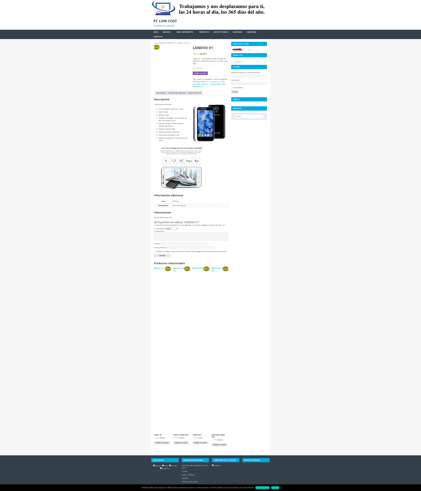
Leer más (275, 487)
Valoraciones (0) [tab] (194, 93)
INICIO (155, 32)
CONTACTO (158, 37)
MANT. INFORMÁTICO (185, 32)
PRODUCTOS (204, 32)
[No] (418, 488)
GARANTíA (185, 478)
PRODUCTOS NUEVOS (166, 43)
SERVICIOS (166, 32)
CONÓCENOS (237, 32)
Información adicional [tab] (177, 93)
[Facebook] (157, 466)
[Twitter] (165, 466)
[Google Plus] (165, 468)
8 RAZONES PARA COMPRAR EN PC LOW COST (195, 467)
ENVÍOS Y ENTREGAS (188, 475)
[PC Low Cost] (210, 15)
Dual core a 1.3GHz (217, 82)
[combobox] (249, 61)
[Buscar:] (249, 116)
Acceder (234, 92)
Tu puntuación (160, 229)
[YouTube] (173, 466)
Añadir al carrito (200, 73)
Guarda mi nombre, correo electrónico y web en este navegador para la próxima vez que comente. (192, 251)
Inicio (156, 43)
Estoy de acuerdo (262, 487)
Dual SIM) (196, 84)
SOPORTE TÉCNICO (220, 32)
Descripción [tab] (161, 93)
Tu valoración (159, 231)
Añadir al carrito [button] (162, 443)
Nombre (157, 244)
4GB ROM (196, 82)
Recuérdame (238, 88)
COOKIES (185, 471)
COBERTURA (251, 32)
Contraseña (235, 80)
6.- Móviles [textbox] (248, 62)
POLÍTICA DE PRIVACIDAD (190, 482)
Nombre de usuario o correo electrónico (245, 72)
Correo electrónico (161, 248)
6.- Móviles (179, 43)
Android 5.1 (205, 82)
